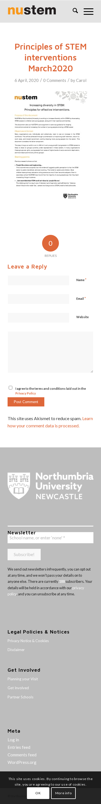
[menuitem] (72, 11)
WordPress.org (22, 762)
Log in (13, 739)
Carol (81, 80)
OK (38, 793)
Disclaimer (16, 649)
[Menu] (85, 11)
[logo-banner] (42, 11)
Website (82, 317)
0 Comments (54, 80)
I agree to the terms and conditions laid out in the (50, 391)
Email (81, 298)
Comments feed (22, 754)
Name (81, 279)
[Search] (72, 11)
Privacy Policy (25, 393)
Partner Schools (20, 697)
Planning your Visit (23, 679)
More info (63, 793)
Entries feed (19, 747)
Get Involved (18, 688)
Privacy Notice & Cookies (28, 641)
